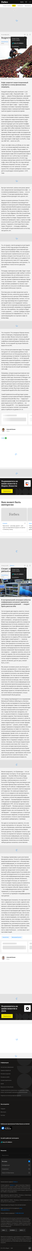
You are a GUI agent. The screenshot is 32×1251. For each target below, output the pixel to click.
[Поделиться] (27, 34)
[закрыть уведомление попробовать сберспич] (25, 39)
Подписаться (7, 491)
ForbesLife (5, 523)
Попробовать (15, 46)
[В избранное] (30, 34)
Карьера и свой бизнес (8, 1048)
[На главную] (4, 2)
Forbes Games (10, 5)
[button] (30, 2)
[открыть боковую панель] (26, 2)
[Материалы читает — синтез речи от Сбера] (24, 34)
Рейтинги (21, 5)
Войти (21, 2)
